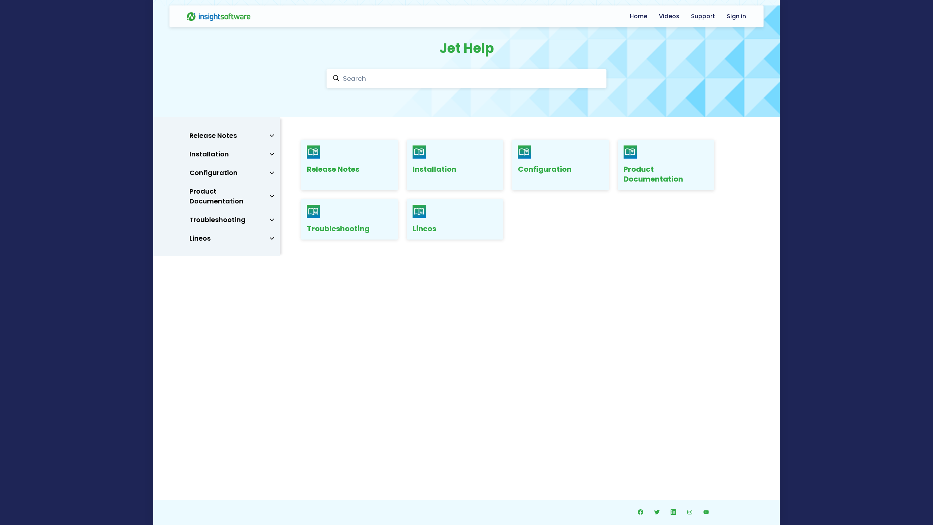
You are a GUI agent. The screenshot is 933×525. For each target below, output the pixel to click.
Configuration (544, 169)
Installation (434, 169)
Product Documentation (653, 174)
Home (638, 16)
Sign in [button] (736, 16)
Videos (669, 16)
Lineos (424, 228)
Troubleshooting (338, 228)
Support (703, 16)
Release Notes (333, 169)
